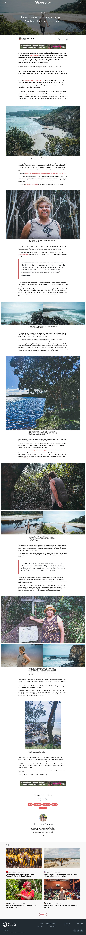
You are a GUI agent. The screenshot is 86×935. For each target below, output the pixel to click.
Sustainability (53, 926)
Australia (30, 804)
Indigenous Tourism (46, 804)
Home (41, 923)
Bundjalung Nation (23, 254)
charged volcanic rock (30, 94)
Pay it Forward (79, 2)
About (41, 925)
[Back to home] (43, 2)
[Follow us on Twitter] (78, 930)
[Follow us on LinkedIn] (66, 39)
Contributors (40, 926)
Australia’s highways (23, 458)
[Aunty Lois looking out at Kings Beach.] (22, 313)
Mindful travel (54, 804)
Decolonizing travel (37, 804)
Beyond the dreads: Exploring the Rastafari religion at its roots (21, 906)
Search (81, 925)
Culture (43, 12)
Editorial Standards (51, 925)
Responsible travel (43, 807)
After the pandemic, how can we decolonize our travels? (60, 906)
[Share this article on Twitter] (63, 39)
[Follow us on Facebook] (74, 930)
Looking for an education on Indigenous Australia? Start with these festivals (45, 173)
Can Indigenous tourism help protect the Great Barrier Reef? (46, 450)
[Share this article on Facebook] (59, 39)
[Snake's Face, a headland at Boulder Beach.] (64, 655)
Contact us (67, 923)
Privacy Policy (5, 930)
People (45, 901)
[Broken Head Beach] (64, 313)
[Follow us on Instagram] (81, 930)
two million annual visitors (31, 184)
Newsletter (67, 925)
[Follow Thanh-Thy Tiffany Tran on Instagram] (43, 836)
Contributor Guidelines (51, 923)
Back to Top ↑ (43, 914)
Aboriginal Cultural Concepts (32, 80)
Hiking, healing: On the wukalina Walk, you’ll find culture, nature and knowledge (61, 875)
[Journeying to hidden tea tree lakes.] (43, 486)
